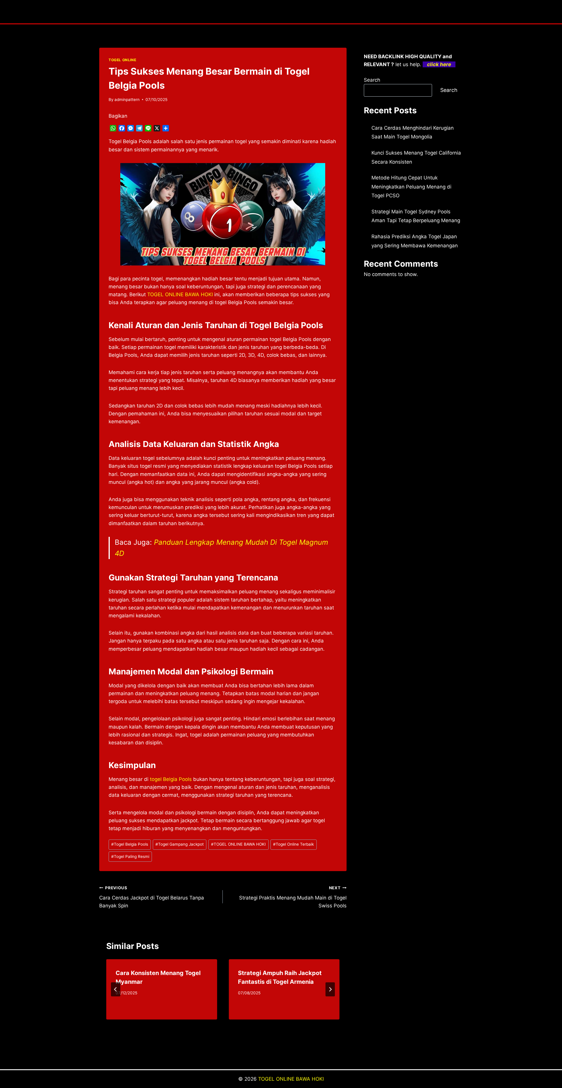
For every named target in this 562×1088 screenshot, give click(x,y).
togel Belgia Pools (171, 779)
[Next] (330, 989)
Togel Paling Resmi (130, 856)
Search (372, 80)
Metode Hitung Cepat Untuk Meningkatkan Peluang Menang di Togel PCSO (411, 186)
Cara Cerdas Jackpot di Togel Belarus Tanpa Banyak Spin (151, 897)
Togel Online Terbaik (293, 844)
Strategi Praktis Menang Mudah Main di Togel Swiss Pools (292, 897)
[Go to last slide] (115, 989)
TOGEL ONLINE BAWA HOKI (238, 844)
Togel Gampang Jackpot (179, 844)
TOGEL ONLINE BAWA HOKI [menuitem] (180, 294)
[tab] (211, 1024)
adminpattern (127, 99)
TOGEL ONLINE (122, 60)
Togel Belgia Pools (129, 844)
